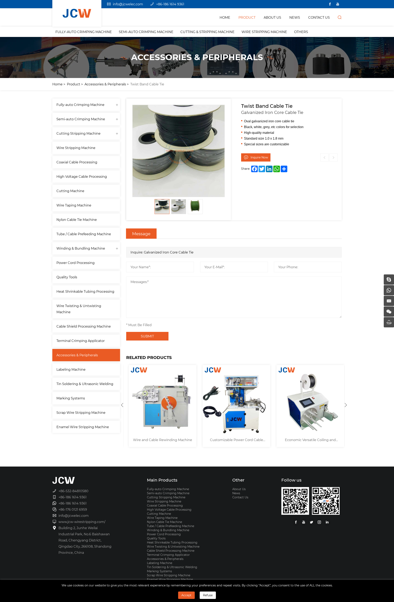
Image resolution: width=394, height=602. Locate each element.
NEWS (294, 17)
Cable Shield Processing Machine (83, 326)
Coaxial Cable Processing (76, 162)
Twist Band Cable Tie (147, 84)
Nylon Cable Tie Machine (76, 219)
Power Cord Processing (75, 262)
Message (141, 233)
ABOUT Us (272, 17)
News (236, 493)
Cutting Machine (70, 191)
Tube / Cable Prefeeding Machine (83, 234)
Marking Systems (70, 398)
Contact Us (240, 497)
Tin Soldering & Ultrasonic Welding (84, 384)
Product (73, 84)
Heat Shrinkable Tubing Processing (85, 291)
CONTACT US (319, 17)
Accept (186, 595)
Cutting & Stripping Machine (207, 32)
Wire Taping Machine (73, 205)
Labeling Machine (71, 369)
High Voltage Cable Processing (81, 176)
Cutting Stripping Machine (78, 133)
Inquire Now (259, 157)
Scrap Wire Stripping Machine (80, 412)
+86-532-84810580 (73, 491)
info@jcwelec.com (128, 4)
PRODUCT (246, 17)
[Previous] (122, 405)
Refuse (208, 595)
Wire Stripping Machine (264, 32)
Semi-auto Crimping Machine (146, 32)
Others (301, 32)
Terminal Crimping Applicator (80, 340)
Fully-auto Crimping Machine (83, 32)
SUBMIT (147, 336)
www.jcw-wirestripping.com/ (81, 521)
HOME (225, 17)
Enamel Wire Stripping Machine (82, 427)
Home (57, 84)
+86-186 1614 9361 (170, 4)
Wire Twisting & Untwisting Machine (78, 309)
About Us (239, 489)
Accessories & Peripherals (105, 84)
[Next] (346, 405)
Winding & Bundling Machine (80, 248)
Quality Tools (66, 277)
